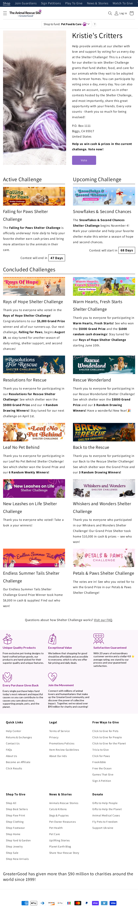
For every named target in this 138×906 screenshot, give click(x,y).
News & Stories (97, 3)
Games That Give (102, 774)
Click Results (14, 768)
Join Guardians (25, 3)
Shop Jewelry (14, 846)
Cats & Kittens (58, 809)
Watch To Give (123, 3)
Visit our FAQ (103, 620)
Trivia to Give (100, 749)
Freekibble (99, 762)
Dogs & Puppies (59, 815)
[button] (5, 13)
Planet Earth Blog (60, 846)
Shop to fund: (63, 24)
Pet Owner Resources (62, 821)
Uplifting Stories (59, 840)
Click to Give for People (107, 737)
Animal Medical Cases (106, 815)
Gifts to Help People (105, 803)
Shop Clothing (15, 821)
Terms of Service (59, 731)
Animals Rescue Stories (63, 803)
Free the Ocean (101, 768)
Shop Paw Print (15, 815)
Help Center (13, 731)
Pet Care (54, 834)
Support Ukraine (102, 827)
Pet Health (56, 827)
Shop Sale (12, 852)
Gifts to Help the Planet (107, 809)
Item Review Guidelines (64, 749)
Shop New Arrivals (17, 859)
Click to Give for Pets (105, 731)
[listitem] (34, 224)
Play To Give (74, 3)
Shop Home (13, 834)
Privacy (54, 737)
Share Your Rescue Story (64, 852)
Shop (6, 3)
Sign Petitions (51, 3)
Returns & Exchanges (19, 737)
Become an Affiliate (18, 762)
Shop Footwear (15, 827)
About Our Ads (58, 756)
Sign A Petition (101, 780)
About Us (11, 756)
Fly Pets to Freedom (105, 821)
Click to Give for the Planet (109, 743)
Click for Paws (101, 756)
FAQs (9, 749)
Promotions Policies (61, 743)
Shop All (11, 803)
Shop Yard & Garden (18, 840)
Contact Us (13, 743)
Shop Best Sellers (17, 809)
